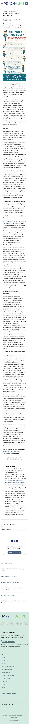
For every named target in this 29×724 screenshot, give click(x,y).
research (17, 296)
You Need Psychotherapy (8, 595)
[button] (2, 3)
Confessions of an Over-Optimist (10, 582)
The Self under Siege (13, 482)
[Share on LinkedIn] (21, 458)
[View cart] (26, 3)
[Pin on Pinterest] (18, 458)
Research (5, 368)
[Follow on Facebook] (3, 624)
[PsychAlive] (14, 3)
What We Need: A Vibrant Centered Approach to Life (14, 570)
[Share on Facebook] (10, 458)
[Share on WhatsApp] (8, 458)
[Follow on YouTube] (26, 624)
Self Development (13, 11)
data (18, 182)
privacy (17, 646)
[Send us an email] (17, 624)
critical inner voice (18, 249)
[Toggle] (2, 704)
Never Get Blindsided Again (9, 576)
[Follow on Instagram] (8, 624)
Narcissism (5, 11)
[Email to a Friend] (16, 458)
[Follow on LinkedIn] (21, 624)
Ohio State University (9, 119)
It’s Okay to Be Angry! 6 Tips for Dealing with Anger (14, 602)
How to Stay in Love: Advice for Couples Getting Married (12, 588)
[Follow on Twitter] (12, 624)
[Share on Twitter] (13, 458)
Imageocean (17, 720)
